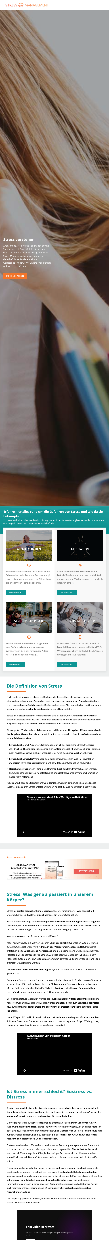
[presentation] (5, 251)
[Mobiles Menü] (102, 5)
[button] (15, 278)
